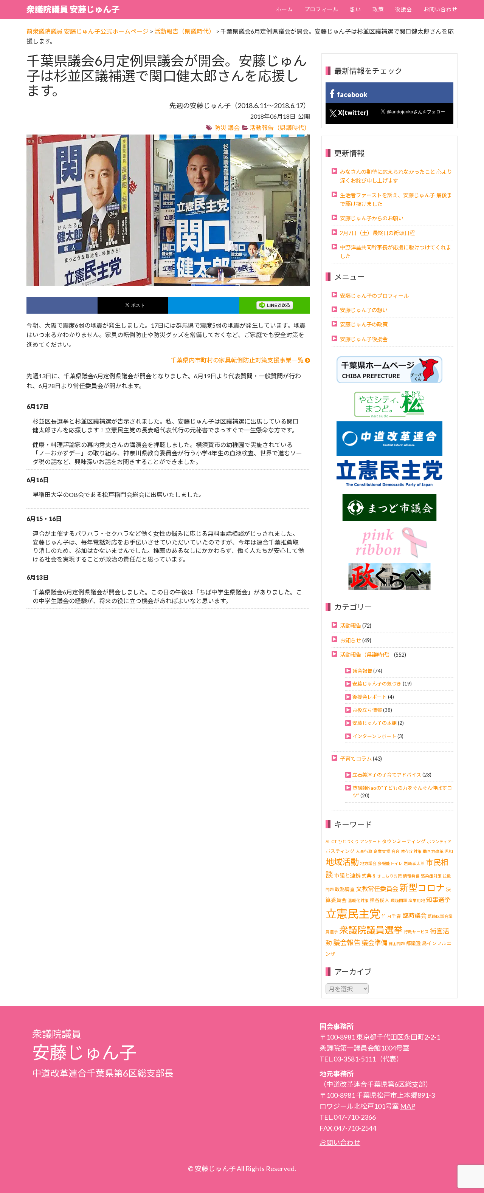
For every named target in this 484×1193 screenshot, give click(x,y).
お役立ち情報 (367, 710)
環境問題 (399, 900)
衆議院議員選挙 (371, 929)
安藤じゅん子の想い (364, 310)
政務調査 (345, 889)
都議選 (413, 943)
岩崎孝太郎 (414, 863)
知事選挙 (438, 899)
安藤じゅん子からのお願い (371, 218)
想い (355, 9)
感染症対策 (431, 875)
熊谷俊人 (379, 900)
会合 (395, 851)
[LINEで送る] (274, 305)
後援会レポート (369, 697)
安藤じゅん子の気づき (377, 684)
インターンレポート (374, 736)
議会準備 (374, 943)
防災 (220, 127)
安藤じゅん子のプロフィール (374, 295)
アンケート (370, 841)
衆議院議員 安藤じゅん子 (72, 9)
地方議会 (368, 863)
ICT (333, 841)
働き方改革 (433, 851)
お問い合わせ (441, 9)
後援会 (403, 9)
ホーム (284, 9)
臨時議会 (414, 915)
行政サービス (416, 931)
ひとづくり (348, 841)
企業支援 (382, 851)
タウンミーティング (404, 841)
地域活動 (342, 862)
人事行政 (364, 851)
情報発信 (411, 875)
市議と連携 (347, 875)
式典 (367, 876)
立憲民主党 (353, 913)
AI (327, 841)
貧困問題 (396, 943)
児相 (449, 851)
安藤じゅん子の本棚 (374, 723)
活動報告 (350, 625)
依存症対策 (411, 851)
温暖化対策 (358, 900)
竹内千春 (391, 916)
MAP (407, 1106)
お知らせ (350, 640)
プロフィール (321, 9)
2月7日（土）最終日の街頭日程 (377, 233)
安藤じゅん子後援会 (364, 339)
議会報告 (362, 671)
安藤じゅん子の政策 (364, 324)
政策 (378, 9)
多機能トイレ (390, 863)
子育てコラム (356, 758)
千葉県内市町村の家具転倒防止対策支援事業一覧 (238, 360)
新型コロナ (422, 887)
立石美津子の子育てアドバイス (386, 775)
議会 (234, 127)
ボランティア (439, 841)
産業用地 (416, 900)
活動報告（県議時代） (280, 127)
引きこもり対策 (387, 875)
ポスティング (340, 851)
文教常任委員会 (377, 888)
